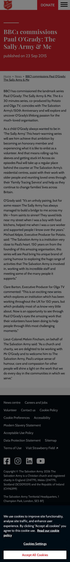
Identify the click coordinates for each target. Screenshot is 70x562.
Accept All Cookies (35, 555)
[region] (35, 533)
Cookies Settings (35, 544)
